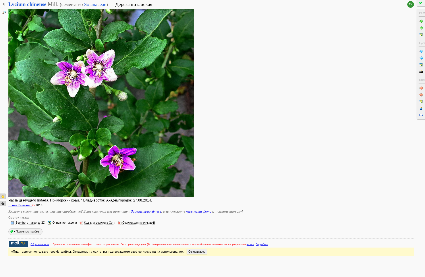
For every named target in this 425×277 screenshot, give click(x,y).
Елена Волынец (19, 205)
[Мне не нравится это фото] (3, 203)
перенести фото (198, 211)
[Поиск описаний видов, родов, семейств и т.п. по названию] (4, 12)
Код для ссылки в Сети (99, 222)
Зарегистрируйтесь (146, 211)
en (411, 4)
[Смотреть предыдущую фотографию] (28, 103)
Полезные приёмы (28, 231)
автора (250, 244)
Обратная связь (40, 244)
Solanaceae (95, 4)
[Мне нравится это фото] (3, 196)
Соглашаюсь (196, 251)
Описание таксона (64, 222)
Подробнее (262, 244)
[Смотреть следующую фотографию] (174, 103)
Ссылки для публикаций (138, 222)
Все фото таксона (27, 222)
